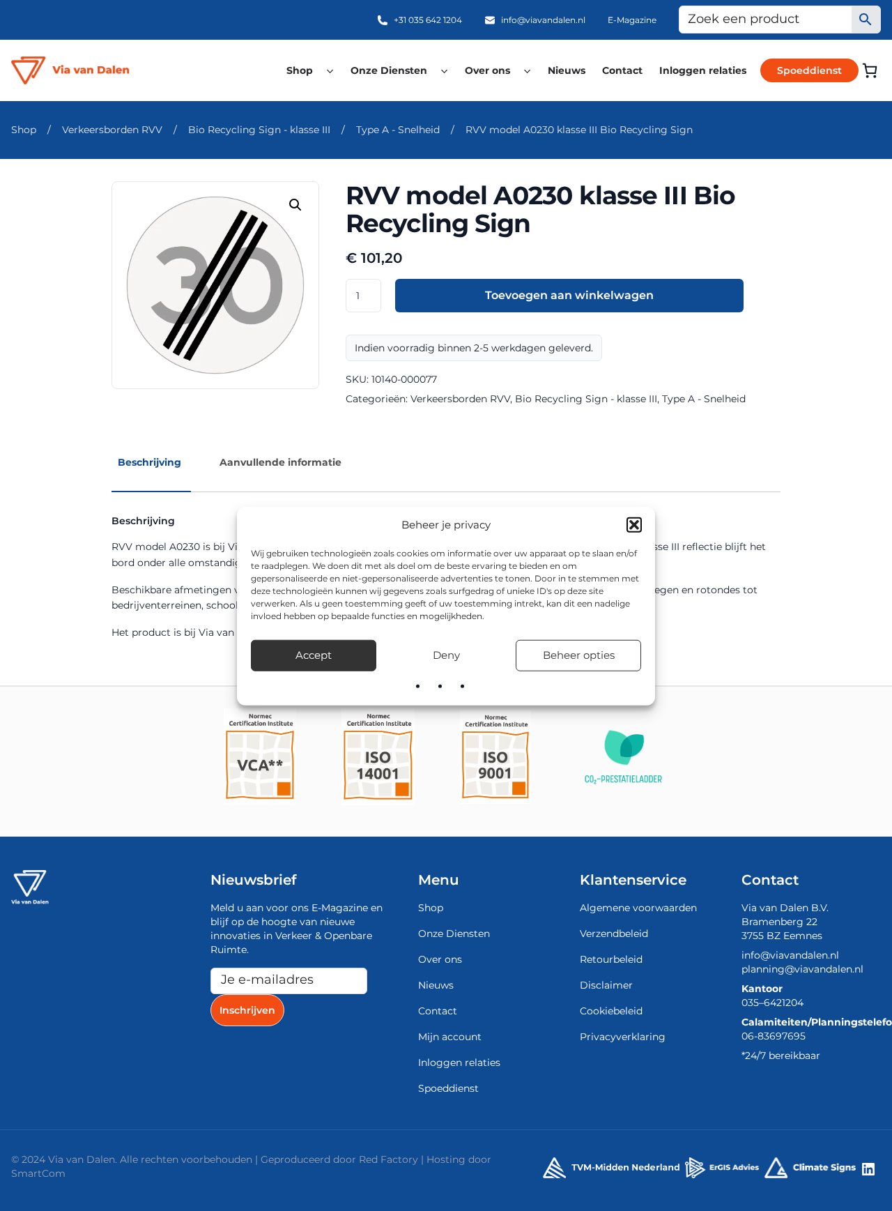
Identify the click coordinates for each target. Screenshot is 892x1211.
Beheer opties (579, 654)
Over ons (487, 70)
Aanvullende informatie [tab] (280, 462)
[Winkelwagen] (870, 70)
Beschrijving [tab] (149, 462)
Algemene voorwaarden (638, 907)
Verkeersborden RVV (112, 129)
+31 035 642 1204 (428, 20)
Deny (446, 654)
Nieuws (566, 70)
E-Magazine (632, 20)
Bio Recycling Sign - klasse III (259, 129)
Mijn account (450, 1036)
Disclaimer (606, 985)
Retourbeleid (611, 959)
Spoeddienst (809, 70)
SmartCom (38, 1173)
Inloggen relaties (702, 70)
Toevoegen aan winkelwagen (569, 295)
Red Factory (388, 1159)
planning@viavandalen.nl (802, 969)
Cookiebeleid (611, 1011)
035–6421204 (772, 1002)
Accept (313, 654)
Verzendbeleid (614, 933)
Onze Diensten (389, 70)
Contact (622, 70)
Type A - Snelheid (398, 129)
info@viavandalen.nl (543, 20)
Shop (299, 70)
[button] (634, 525)
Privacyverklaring (623, 1036)
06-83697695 (773, 1036)
